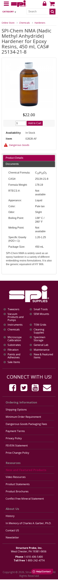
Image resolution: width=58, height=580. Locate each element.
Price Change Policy (17, 452)
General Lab (41, 344)
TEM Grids (40, 324)
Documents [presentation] (12, 164)
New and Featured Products (26, 470)
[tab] (29, 158)
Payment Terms (15, 431)
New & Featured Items (43, 356)
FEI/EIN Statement (17, 445)
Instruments (15, 324)
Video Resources (16, 477)
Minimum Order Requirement (23, 417)
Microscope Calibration (15, 339)
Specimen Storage (39, 339)
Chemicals (24, 22)
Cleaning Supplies (39, 331)
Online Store (8, 22)
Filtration (13, 349)
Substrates (14, 344)
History (10, 516)
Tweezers (13, 309)
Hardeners (39, 22)
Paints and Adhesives (14, 356)
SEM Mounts (41, 314)
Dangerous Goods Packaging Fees (26, 424)
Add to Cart (34, 123)
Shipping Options (16, 409)
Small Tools (41, 309)
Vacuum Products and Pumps (16, 317)
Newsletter (12, 537)
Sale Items (14, 362)
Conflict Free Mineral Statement (25, 498)
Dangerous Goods (19, 145)
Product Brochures (17, 491)
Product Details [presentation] (14, 157)
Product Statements (18, 484)
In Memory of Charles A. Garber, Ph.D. (28, 523)
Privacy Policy (14, 438)
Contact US (12, 530)
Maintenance (41, 349)
